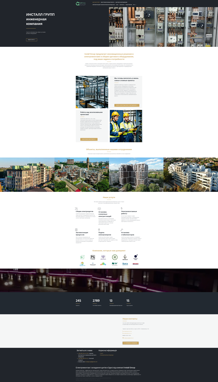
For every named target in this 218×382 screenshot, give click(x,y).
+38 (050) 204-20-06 (83, 353)
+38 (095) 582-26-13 (83, 358)
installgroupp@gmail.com (91, 361)
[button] (31, 39)
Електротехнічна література (106, 355)
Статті (101, 353)
